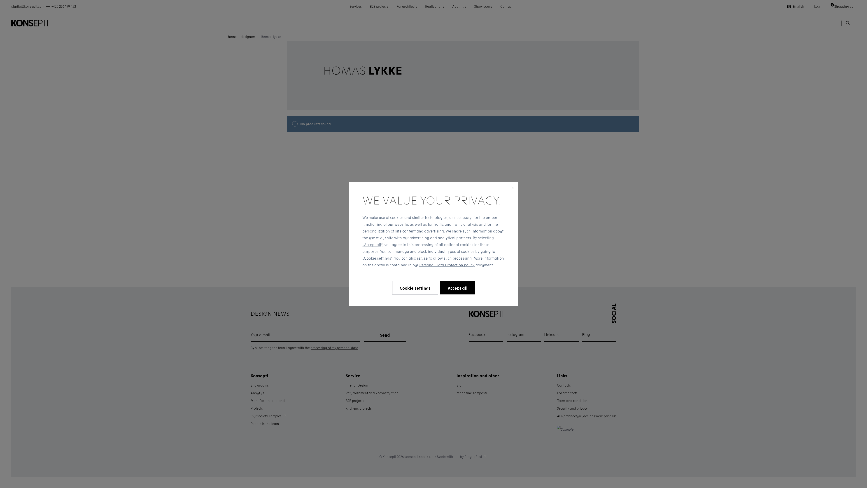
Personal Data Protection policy (447, 265)
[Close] (512, 188)
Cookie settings (377, 258)
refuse (422, 258)
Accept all (372, 244)
